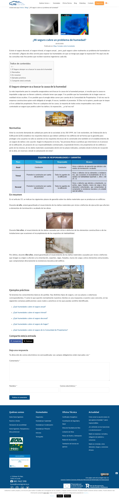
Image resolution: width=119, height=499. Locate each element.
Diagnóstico (39, 417)
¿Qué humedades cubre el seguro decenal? (30, 318)
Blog (54, 46)
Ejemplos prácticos (19, 78)
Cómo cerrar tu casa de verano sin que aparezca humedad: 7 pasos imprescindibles (99, 420)
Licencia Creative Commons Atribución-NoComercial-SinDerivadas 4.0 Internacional (85, 479)
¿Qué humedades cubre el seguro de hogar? (31, 324)
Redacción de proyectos (69, 440)
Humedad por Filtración (43, 429)
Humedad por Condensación (44, 425)
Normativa (16, 72)
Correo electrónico (68, 386)
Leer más (46, 493)
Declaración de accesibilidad (17, 425)
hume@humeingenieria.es (19, 484)
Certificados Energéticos (69, 417)
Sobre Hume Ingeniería (16, 417)
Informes (38, 433)
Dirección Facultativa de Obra (71, 428)
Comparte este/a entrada (21, 81)
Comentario (14, 361)
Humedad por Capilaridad (43, 421)
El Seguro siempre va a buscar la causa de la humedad (32, 69)
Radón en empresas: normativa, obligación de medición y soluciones (98, 437)
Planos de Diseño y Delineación (72, 436)
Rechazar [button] (67, 496)
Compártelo (17, 341)
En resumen (16, 75)
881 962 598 (19, 481)
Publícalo (29, 341)
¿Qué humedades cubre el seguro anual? (29, 307)
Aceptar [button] (60, 496)
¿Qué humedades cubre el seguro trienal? (30, 312)
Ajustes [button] (86, 493)
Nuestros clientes (14, 421)
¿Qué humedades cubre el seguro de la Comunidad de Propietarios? (40, 330)
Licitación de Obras (68, 432)
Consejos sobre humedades (66, 46)
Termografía (39, 436)
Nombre (13, 386)
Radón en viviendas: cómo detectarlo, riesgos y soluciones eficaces (98, 447)
